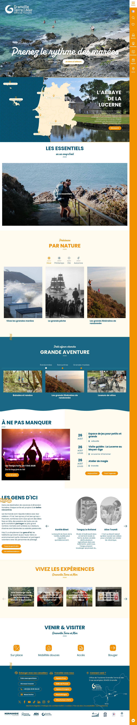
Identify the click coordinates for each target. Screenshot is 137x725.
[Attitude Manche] (26, 714)
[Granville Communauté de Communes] (47, 714)
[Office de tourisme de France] (122, 714)
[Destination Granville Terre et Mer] (19, 9)
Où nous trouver (27, 684)
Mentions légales (33, 706)
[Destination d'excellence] (114, 714)
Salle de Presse (62, 684)
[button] (133, 17)
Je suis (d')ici (54, 61)
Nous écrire (29, 694)
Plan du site (78, 706)
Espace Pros (61, 678)
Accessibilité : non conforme (96, 706)
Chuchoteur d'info (63, 700)
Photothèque (61, 694)
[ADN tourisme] (36, 714)
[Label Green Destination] (95, 714)
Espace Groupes (62, 689)
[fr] (133, 11)
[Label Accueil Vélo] (105, 714)
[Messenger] (133, 720)
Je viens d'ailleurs (73, 61)
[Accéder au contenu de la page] (64, 71)
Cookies (68, 706)
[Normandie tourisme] (12, 714)
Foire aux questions (28, 678)
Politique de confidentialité (53, 706)
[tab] (49, 260)
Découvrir (115, 128)
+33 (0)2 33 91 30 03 (31, 689)
